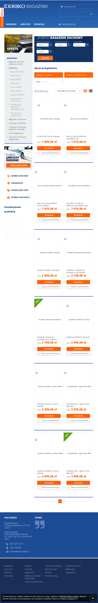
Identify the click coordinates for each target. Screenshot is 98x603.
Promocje (8, 575)
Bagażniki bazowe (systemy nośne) (16, 62)
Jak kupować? (51, 569)
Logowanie (70, 572)
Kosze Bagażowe (16, 133)
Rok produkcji (77, 42)
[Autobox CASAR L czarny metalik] (49, 383)
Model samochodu (61, 42)
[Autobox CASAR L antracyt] (49, 249)
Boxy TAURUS (16, 91)
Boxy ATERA (16, 79)
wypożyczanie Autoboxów (16, 99)
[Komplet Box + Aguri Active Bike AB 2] (78, 383)
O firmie (28, 569)
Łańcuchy (8, 569)
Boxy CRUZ (15, 83)
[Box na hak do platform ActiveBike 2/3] (78, 115)
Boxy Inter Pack (17, 71)
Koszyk (48, 572)
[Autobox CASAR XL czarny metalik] (49, 449)
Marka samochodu (43, 42)
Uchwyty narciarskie (17, 123)
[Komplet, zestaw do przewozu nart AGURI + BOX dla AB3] (49, 316)
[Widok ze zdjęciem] (85, 90)
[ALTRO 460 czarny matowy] (49, 115)
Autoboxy (13, 68)
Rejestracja (70, 569)
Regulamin (29, 572)
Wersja (39, 48)
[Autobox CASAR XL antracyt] (78, 316)
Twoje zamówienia (53, 565)
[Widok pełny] (90, 90)
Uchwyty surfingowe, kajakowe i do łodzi (18, 128)
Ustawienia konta (73, 565)
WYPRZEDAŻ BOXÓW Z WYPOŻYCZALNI (17, 107)
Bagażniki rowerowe (17, 119)
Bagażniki (12, 58)
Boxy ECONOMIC (18, 94)
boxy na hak (16, 87)
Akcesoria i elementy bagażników (17, 138)
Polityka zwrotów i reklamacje (33, 577)
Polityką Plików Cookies (69, 596)
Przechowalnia (51, 575)
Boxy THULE (16, 75)
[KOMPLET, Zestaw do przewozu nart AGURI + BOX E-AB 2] (78, 249)
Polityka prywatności (34, 581)
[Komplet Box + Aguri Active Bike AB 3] (78, 449)
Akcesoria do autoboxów (16, 114)
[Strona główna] (26, 5)
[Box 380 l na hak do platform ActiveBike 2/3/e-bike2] (78, 182)
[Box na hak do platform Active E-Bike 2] (49, 182)
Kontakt (28, 565)
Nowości (8, 572)
